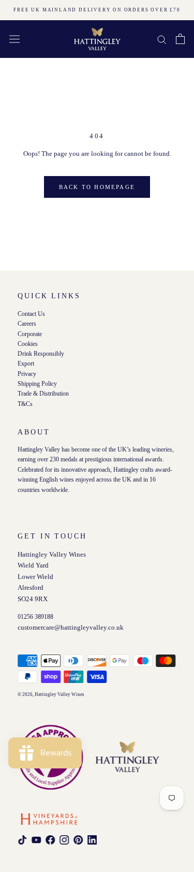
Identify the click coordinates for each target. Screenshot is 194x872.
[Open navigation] (14, 39)
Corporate (30, 333)
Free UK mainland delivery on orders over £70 (96, 9)
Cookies (28, 343)
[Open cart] (180, 39)
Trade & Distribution (43, 393)
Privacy (27, 373)
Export (26, 363)
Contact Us (31, 314)
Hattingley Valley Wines (59, 694)
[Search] (162, 39)
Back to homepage (97, 187)
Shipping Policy (37, 384)
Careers (27, 324)
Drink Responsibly (41, 354)
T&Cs (25, 403)
